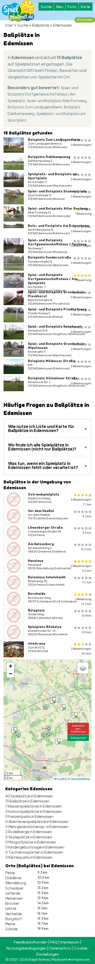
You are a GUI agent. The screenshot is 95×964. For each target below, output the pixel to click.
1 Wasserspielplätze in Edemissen (33, 806)
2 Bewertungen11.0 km (81, 568)
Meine (10, 923)
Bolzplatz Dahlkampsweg (49, 157)
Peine (10, 872)
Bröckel (12, 903)
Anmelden (85, 20)
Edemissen (62, 25)
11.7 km (86, 582)
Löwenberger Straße (45, 527)
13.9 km (86, 632)
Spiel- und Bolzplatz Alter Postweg (56, 100)
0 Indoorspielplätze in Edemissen (33, 811)
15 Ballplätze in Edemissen (27, 801)
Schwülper (14, 888)
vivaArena (36, 643)
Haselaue (35, 561)
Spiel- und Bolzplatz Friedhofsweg (57, 309)
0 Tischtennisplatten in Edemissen (34, 852)
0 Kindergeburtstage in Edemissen (34, 847)
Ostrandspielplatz (43, 494)
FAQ (54, 942)
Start (9, 25)
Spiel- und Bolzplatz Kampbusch (55, 326)
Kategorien (78, 737)
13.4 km (86, 615)
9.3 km (87, 516)
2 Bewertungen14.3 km (81, 651)
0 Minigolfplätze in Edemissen (30, 842)
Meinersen (14, 898)
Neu (59, 6)
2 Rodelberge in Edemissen (28, 831)
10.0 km (86, 549)
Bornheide (36, 594)
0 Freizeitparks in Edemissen (29, 816)
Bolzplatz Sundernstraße (49, 257)
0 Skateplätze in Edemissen (28, 837)
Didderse (13, 877)
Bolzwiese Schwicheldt (47, 577)
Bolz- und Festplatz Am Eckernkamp (58, 226)
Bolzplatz (36, 610)
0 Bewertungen (81, 144)
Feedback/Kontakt (30, 942)
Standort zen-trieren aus (78, 728)
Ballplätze (40, 25)
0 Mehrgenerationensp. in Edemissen (36, 826)
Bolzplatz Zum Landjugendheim (35, 107)
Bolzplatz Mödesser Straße (51, 361)
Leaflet (61, 779)
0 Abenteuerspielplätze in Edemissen (37, 821)
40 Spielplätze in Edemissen (29, 796)
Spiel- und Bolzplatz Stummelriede (57, 191)
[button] (44, 768)
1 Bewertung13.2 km (83, 601)
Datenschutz (60, 948)
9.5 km (87, 532)
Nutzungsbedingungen (26, 948)
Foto (72, 6)
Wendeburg (15, 882)
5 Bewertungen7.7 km (81, 502)
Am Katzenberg (41, 544)
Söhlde (11, 929)
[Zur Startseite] (18, 11)
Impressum (69, 942)
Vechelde (13, 913)
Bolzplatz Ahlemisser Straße (53, 378)
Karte (85, 6)
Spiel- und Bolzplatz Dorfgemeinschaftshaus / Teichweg (57, 242)
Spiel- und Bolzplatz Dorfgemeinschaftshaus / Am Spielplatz (43, 94)
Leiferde (12, 893)
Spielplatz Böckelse (44, 627)
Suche (46, 6)
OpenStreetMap (80, 779)
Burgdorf (13, 918)
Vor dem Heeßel (41, 511)
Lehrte (10, 908)
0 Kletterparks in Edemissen (28, 857)
